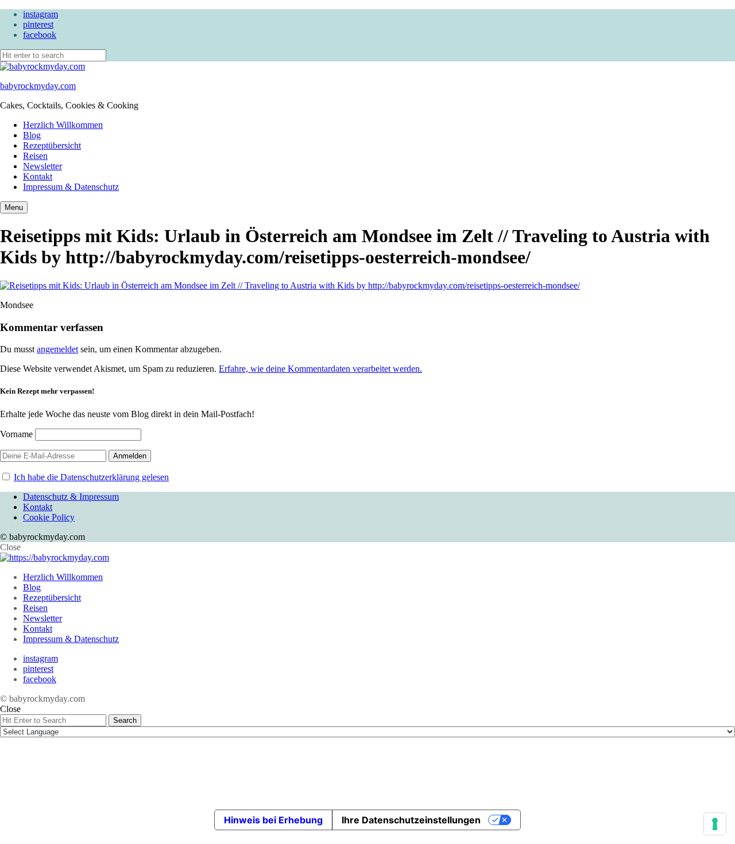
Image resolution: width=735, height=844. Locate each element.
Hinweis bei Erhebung (273, 820)
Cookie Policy (49, 517)
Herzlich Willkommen (63, 125)
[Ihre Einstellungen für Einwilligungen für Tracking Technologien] (715, 824)
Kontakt (37, 176)
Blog (32, 135)
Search (125, 720)
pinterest (38, 24)
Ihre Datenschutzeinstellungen (411, 820)
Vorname (16, 434)
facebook (39, 35)
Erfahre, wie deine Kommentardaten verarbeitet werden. (320, 369)
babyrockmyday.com (38, 86)
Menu (14, 207)
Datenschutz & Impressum (71, 496)
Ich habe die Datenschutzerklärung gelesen (91, 477)
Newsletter (42, 166)
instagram (40, 14)
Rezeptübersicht (52, 145)
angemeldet (57, 349)
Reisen (35, 156)
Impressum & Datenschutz (71, 187)
